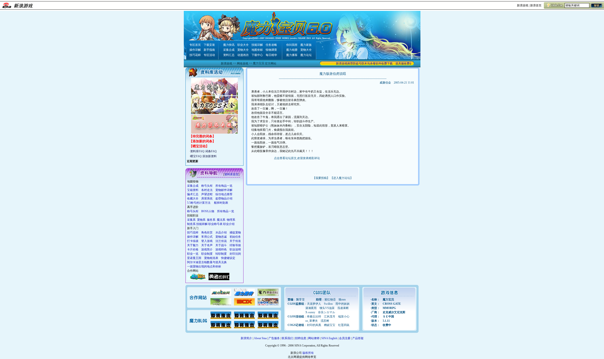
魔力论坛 (306, 55)
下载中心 (257, 55)
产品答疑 (358, 338)
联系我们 (287, 338)
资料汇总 (229, 55)
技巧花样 (195, 55)
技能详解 (257, 44)
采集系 (191, 219)
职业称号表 (215, 224)
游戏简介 (207, 249)
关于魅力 (192, 245)
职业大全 (243, 44)
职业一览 (192, 253)
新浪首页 (535, 5)
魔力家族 (306, 44)
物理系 (231, 219)
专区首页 (195, 44)
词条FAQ (211, 151)
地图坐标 (257, 49)
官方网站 (270, 63)
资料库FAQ (197, 151)
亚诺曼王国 (194, 258)
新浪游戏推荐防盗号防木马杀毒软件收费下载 (359, 63)
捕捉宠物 (235, 232)
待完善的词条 (202, 136)
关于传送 (235, 241)
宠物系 (201, 219)
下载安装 (209, 44)
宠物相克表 (211, 258)
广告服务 (274, 338)
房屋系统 (207, 198)
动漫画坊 (243, 55)
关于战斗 (221, 245)
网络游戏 (242, 63)
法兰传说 (221, 241)
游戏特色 (221, 249)
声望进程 (207, 194)
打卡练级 (192, 241)
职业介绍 (229, 224)
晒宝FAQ (195, 156)
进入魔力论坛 (341, 178)
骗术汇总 (192, 194)
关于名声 (207, 245)
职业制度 (207, 253)
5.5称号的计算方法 (198, 202)
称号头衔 (207, 185)
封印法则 (235, 253)
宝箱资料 (192, 190)
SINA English (329, 338)
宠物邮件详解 (223, 190)
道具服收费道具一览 (403, 63)
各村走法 (207, 190)
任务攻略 (271, 44)
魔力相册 (292, 49)
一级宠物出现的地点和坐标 (204, 266)
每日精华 (271, 55)
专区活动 (209, 55)
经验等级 (235, 245)
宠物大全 (243, 49)
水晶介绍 (221, 232)
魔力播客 (292, 55)
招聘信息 (300, 338)
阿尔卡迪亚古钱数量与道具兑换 (207, 262)
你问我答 (292, 44)
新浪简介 (246, 338)
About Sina (260, 338)
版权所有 (308, 353)
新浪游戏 (522, 5)
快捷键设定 (228, 258)
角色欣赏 (207, 232)
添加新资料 (209, 156)
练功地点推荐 (223, 194)
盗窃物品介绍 (223, 198)
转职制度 (221, 253)
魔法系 (221, 219)
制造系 (191, 224)
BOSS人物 (207, 211)
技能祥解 (202, 224)
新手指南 (209, 49)
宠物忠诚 (221, 236)
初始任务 (235, 236)
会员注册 (344, 338)
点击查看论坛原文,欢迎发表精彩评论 (297, 158)
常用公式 (207, 236)
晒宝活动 (199, 146)
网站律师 (313, 338)
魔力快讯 (229, 44)
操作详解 (195, 49)
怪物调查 (271, 49)
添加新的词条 (202, 141)
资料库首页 (231, 174)
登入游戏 (207, 241)
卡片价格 (192, 249)
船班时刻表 (221, 202)
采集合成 (229, 49)
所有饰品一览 (223, 185)
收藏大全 (192, 198)
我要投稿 (321, 178)
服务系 (211, 219)
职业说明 (235, 249)
